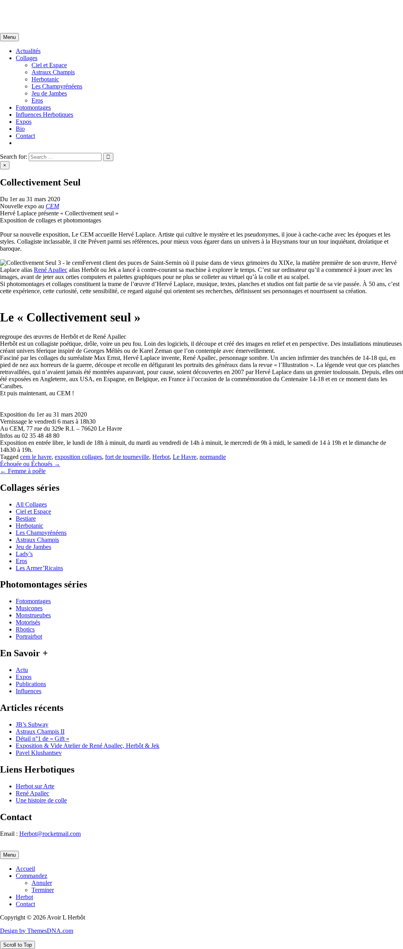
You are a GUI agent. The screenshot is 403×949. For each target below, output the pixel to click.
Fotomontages (33, 107)
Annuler (41, 882)
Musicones (29, 608)
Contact (25, 135)
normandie (213, 456)
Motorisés (28, 622)
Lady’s (24, 554)
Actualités (28, 51)
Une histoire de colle (41, 800)
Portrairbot (29, 636)
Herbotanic (45, 79)
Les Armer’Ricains (39, 568)
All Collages (31, 504)
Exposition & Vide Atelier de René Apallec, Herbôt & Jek (87, 745)
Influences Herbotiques (44, 114)
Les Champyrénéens (56, 86)
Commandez (31, 875)
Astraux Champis (53, 72)
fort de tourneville (127, 456)
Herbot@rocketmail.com (50, 833)
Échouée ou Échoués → (30, 464)
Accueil (25, 868)
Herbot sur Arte (35, 786)
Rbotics (25, 629)
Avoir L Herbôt (19, 9)
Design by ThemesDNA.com (36, 930)
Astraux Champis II (40, 731)
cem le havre (36, 456)
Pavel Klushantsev (39, 752)
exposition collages (78, 456)
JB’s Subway (32, 724)
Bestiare (26, 518)
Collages (26, 58)
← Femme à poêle (23, 471)
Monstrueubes (33, 615)
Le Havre (184, 456)
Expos (23, 121)
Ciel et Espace (49, 65)
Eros (37, 100)
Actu (22, 669)
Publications (31, 684)
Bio (20, 128)
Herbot (161, 456)
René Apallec (50, 269)
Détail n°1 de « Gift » (42, 738)
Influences (28, 691)
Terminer (42, 890)
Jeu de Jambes (49, 93)
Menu (9, 37)
